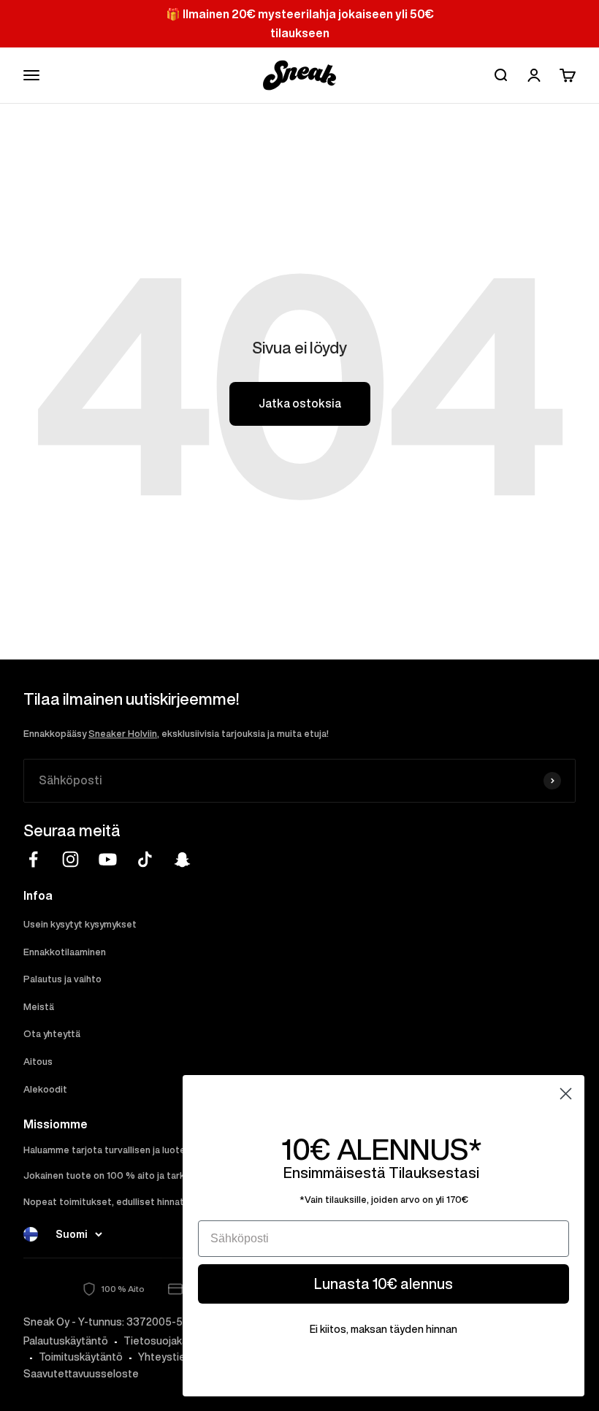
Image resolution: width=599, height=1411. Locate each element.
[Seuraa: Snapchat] (182, 859)
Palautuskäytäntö (65, 1341)
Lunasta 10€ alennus (383, 1283)
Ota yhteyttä (51, 1034)
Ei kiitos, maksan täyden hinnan (383, 1329)
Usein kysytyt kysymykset (80, 924)
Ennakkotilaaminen (64, 952)
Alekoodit (45, 1089)
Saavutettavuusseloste (81, 1374)
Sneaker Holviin (122, 733)
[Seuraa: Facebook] (33, 859)
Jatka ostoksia (300, 403)
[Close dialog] (566, 1093)
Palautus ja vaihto (62, 979)
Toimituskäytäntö (81, 1357)
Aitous (38, 1061)
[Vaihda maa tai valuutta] (30, 1234)
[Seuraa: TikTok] (145, 859)
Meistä (38, 1007)
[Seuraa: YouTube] (108, 859)
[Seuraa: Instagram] (70, 859)
